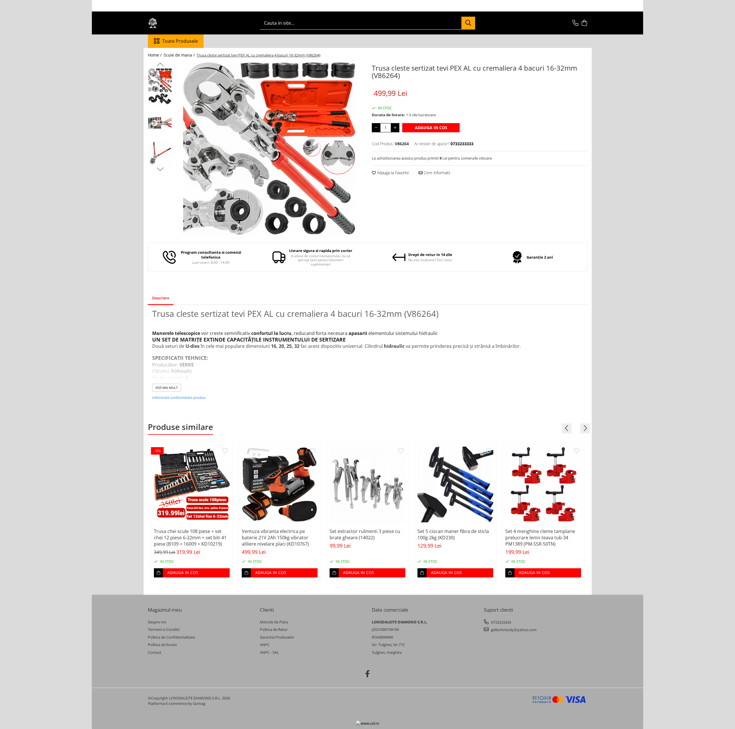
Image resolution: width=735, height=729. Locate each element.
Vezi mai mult (166, 387)
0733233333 (500, 622)
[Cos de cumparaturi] (584, 23)
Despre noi (157, 622)
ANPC (265, 644)
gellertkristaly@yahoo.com (513, 629)
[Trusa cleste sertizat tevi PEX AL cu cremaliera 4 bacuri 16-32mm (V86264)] (269, 148)
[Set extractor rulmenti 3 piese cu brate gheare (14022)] (367, 484)
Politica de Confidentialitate (171, 637)
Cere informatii (436, 172)
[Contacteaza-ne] (575, 23)
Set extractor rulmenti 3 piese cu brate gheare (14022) (365, 534)
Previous (160, 65)
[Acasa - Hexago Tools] (176, 23)
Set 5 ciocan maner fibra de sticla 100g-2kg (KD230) (453, 534)
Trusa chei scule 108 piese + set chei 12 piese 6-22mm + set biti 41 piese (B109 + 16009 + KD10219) (190, 537)
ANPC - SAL (269, 652)
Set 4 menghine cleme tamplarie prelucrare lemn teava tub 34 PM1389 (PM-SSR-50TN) (540, 537)
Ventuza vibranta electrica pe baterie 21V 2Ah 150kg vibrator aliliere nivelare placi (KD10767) (275, 537)
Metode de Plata (274, 622)
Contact (154, 652)
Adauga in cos (431, 127)
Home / (155, 55)
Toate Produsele (180, 41)
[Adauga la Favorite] (225, 451)
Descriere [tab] (160, 297)
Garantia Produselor (277, 637)
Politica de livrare (162, 644)
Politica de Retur (274, 629)
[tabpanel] (269, 148)
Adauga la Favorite (392, 172)
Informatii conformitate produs (179, 397)
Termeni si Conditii (163, 629)
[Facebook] (368, 674)
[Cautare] (468, 23)
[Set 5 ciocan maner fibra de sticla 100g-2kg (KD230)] (455, 484)
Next (160, 168)
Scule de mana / (180, 55)
